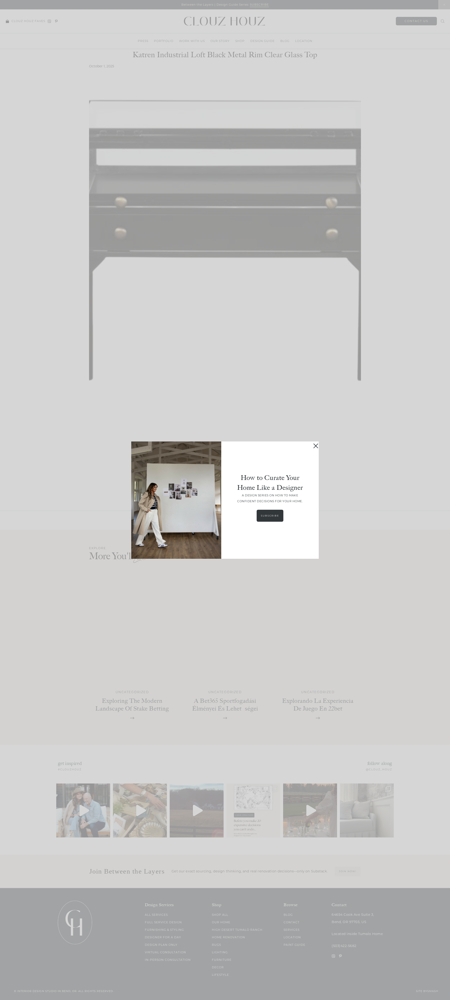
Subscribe (270, 515)
